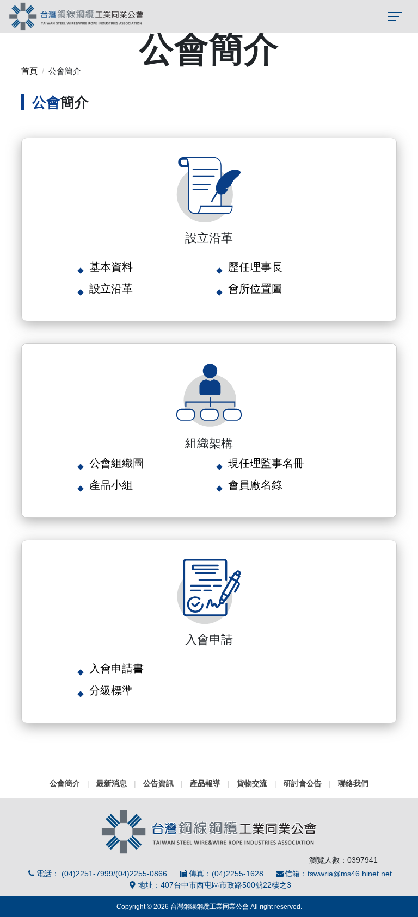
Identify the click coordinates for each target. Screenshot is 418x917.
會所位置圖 (255, 289)
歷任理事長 (255, 267)
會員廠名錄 (255, 485)
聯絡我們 (353, 783)
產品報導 (205, 783)
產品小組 (111, 485)
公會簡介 (65, 783)
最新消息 (111, 783)
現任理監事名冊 (266, 463)
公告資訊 (158, 783)
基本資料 (111, 267)
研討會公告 (303, 783)
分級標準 (111, 690)
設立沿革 (111, 289)
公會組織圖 (116, 463)
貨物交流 (252, 783)
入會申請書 (116, 669)
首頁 (29, 71)
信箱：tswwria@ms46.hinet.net (338, 873)
